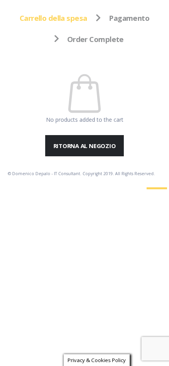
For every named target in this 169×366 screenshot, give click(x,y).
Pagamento (129, 18)
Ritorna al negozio (84, 146)
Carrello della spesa (53, 18)
